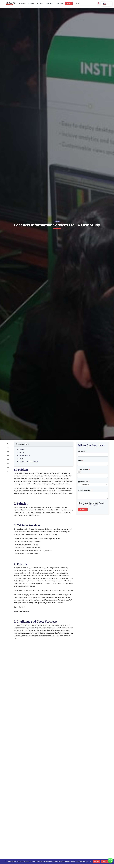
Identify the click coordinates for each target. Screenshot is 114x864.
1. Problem (20, 450)
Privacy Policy (94, 505)
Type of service (83, 481)
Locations (59, 3)
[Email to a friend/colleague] (8, 468)
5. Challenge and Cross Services (27, 462)
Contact (68, 3)
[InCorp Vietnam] (10, 3)
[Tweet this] (8, 452)
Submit (82, 509)
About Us (22, 3)
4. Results (20, 459)
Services (31, 3)
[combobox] (79, 472)
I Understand (105, 861)
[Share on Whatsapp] (8, 464)
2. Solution (20, 453)
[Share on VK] (8, 456)
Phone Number (83, 470)
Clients (39, 3)
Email (80, 460)
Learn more (96, 861)
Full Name (81, 451)
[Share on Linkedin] (8, 460)
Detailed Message (84, 490)
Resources (49, 3)
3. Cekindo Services (23, 456)
